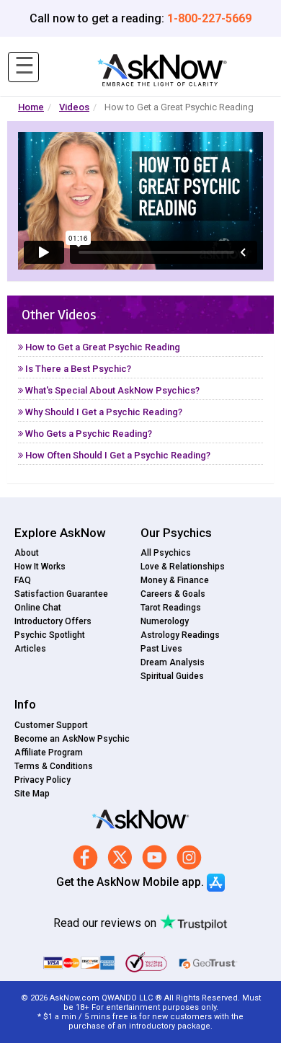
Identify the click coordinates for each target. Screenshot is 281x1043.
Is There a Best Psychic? (77, 368)
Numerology (164, 621)
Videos (74, 107)
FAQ (22, 580)
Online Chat (37, 608)
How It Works (40, 567)
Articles (30, 649)
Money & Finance (174, 580)
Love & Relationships (182, 567)
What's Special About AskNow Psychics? (111, 390)
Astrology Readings (180, 635)
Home (31, 107)
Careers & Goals (172, 594)
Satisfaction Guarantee (61, 594)
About (26, 553)
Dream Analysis (172, 662)
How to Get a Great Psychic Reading (101, 347)
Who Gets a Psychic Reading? (87, 433)
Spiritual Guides (172, 676)
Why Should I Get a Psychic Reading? (102, 412)
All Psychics (165, 553)
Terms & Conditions (53, 766)
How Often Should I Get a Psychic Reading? (116, 455)
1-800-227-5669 (209, 18)
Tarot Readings (170, 608)
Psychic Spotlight (49, 635)
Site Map (32, 794)
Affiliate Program (48, 752)
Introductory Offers (53, 621)
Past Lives (161, 649)
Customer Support (51, 725)
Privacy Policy (42, 780)
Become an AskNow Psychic (72, 739)
